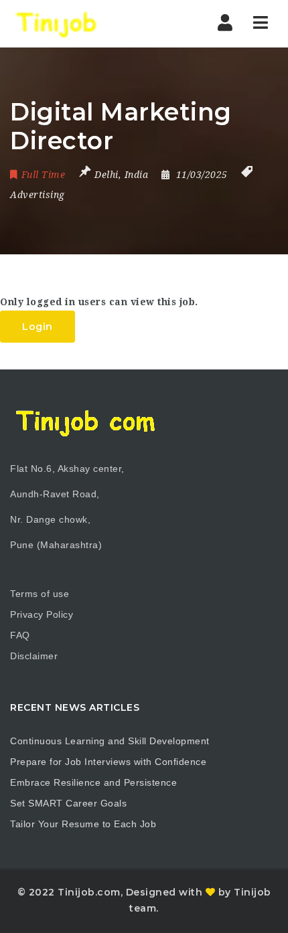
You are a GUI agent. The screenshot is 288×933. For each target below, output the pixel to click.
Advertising (37, 194)
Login (37, 327)
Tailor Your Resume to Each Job (83, 824)
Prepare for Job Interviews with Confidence (108, 761)
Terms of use (39, 593)
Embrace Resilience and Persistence (93, 782)
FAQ (20, 635)
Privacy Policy (41, 614)
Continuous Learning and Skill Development (110, 741)
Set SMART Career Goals (68, 803)
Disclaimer (34, 656)
